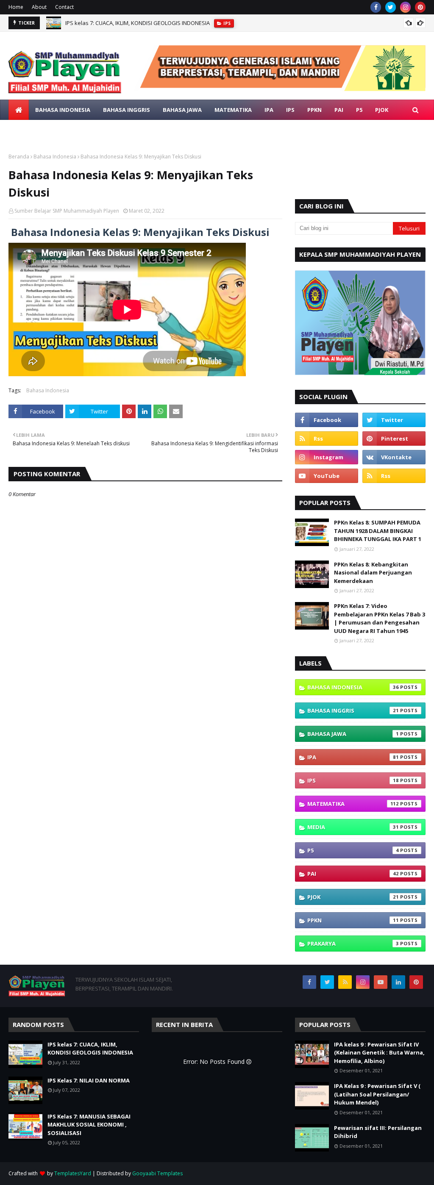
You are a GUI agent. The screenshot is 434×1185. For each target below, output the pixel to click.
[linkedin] (398, 982)
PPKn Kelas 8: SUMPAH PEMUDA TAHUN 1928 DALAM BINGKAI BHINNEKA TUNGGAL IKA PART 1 (377, 531)
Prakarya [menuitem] (29, 130)
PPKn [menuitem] (314, 110)
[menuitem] (18, 110)
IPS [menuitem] (290, 110)
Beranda (18, 156)
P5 (353, 850)
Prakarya (353, 943)
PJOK (353, 897)
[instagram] (405, 7)
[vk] (394, 457)
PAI (353, 873)
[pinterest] (420, 7)
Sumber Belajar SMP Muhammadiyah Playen (66, 210)
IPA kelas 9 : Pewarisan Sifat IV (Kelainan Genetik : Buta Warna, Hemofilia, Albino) (379, 1053)
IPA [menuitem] (268, 110)
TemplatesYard (72, 1173)
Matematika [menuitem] (233, 110)
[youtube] (326, 476)
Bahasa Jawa (353, 734)
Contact (64, 7)
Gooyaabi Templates (157, 1173)
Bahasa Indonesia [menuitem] (62, 110)
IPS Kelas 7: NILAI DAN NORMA (103, 25)
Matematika (353, 804)
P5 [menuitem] (359, 110)
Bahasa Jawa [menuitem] (182, 110)
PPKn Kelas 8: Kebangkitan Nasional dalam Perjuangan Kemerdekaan (373, 573)
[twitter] (390, 7)
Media (353, 827)
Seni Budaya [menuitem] (94, 130)
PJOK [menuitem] (381, 110)
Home (15, 7)
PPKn (353, 920)
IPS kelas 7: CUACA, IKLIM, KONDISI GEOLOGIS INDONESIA (90, 1049)
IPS (353, 780)
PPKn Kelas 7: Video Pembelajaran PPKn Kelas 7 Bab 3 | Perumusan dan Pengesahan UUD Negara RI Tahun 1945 (379, 618)
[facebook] (375, 7)
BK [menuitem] (59, 130)
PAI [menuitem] (338, 110)
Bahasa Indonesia (54, 156)
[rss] (326, 438)
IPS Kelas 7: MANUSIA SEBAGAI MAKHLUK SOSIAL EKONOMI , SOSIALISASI (89, 1125)
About (39, 7)
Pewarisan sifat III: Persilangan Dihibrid (378, 1132)
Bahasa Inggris (353, 710)
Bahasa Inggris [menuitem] (126, 110)
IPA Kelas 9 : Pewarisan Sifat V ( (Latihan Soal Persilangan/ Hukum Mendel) (377, 1094)
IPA (353, 757)
